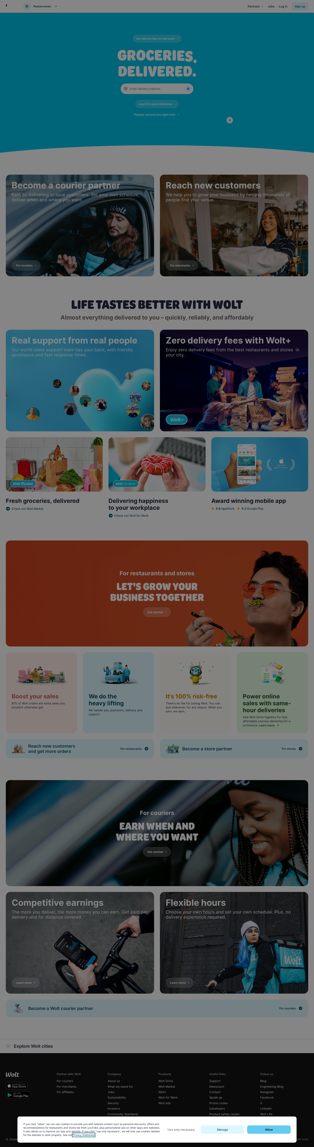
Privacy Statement (84, 1134)
